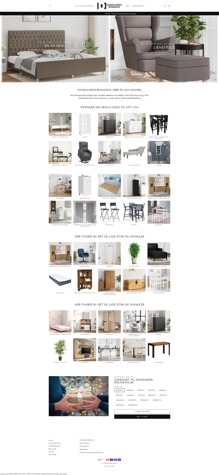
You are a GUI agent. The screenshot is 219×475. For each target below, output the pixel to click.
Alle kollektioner (84, 6)
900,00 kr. (163, 395)
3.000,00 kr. (144, 400)
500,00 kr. (120, 395)
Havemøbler (138, 6)
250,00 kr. (141, 390)
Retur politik (52, 449)
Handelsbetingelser (54, 446)
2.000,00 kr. (132, 400)
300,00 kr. (152, 390)
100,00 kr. (119, 390)
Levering (51, 452)
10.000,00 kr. (133, 405)
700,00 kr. (141, 395)
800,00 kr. (152, 395)
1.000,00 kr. (120, 400)
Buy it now (142, 416)
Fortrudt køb (52, 454)
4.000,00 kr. (157, 400)
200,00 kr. (130, 390)
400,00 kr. (163, 390)
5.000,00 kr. (120, 405)
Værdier (118, 387)
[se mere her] (55, 48)
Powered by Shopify (109, 466)
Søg (128, 6)
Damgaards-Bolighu (124, 377)
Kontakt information (55, 443)
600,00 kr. (131, 395)
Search (51, 440)
